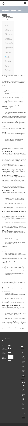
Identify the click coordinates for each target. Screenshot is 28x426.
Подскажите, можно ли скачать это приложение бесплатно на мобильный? (9, 55)
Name (9, 347)
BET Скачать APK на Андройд (8, 59)
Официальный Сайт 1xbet (8, 60)
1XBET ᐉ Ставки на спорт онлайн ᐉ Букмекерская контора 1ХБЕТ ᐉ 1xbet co (20, 328)
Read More (23, 376)
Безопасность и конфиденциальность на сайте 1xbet (9, 67)
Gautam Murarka (4, 16)
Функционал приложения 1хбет (9, 30)
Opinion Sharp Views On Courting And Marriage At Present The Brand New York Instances (23, 384)
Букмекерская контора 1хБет (8, 42)
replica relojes (9, 362)
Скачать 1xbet (7, 29)
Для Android (6, 68)
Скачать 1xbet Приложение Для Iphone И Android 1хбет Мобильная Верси (9, 70)
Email (9, 351)
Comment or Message (9, 354)
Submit (9, 360)
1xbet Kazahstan (8, 16)
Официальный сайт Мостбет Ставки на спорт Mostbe (7, 328)
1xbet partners (21, 102)
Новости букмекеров (7, 38)
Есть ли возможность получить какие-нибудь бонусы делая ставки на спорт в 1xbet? (9, 37)
